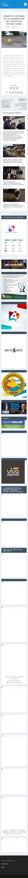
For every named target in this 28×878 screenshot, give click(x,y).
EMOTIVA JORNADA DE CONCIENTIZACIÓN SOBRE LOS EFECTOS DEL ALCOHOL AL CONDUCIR (13, 183)
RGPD (2, 867)
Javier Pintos (4, 864)
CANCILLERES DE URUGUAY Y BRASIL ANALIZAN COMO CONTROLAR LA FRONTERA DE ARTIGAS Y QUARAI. (13, 161)
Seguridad (14, 27)
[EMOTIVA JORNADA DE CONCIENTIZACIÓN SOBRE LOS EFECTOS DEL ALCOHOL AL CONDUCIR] (14, 173)
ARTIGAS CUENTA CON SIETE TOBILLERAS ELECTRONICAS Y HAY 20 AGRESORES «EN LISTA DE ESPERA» (13, 205)
